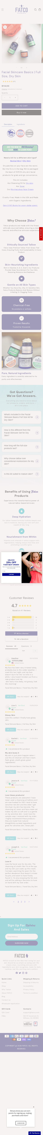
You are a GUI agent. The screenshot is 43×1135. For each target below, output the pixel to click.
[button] (23, 1133)
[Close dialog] (41, 553)
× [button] (33, 1107)
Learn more (21, 1123)
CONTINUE (11, 574)
